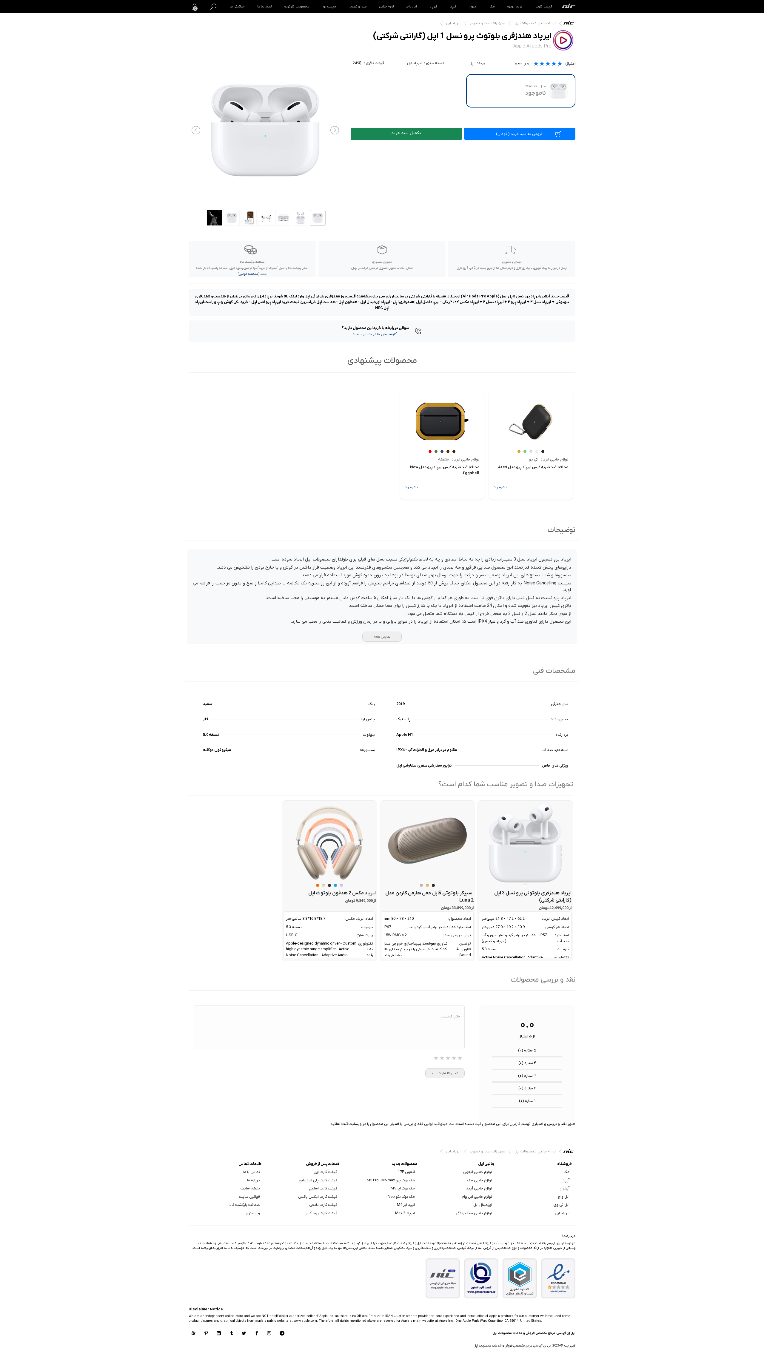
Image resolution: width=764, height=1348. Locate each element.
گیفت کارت (544, 6)
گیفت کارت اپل (325, 1171)
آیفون (473, 6)
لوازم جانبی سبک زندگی (474, 1213)
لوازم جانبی (386, 6)
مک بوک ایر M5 (403, 1188)
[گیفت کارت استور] (481, 1278)
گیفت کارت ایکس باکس (317, 1196)
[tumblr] (231, 1334)
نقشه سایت (250, 1188)
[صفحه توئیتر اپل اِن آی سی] (244, 1334)
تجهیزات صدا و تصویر (487, 23)
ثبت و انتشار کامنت (445, 1073)
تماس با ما (264, 6)
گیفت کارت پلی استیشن (318, 1180)
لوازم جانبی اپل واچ (477, 1196)
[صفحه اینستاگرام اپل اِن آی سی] (269, 1334)
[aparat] (193, 1334)
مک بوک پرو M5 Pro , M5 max (391, 1180)
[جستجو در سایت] (213, 6)
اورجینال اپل (482, 1204)
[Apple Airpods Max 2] (329, 843)
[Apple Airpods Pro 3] (525, 843)
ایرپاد (433, 6)
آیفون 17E (406, 1171)
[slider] (548, 64)
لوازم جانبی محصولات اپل (535, 23)
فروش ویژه (515, 6)
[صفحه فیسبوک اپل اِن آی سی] (256, 1334)
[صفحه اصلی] (568, 6)
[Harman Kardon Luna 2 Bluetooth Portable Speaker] (427, 843)
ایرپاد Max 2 (405, 1213)
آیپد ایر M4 (406, 1204)
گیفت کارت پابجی (323, 1204)
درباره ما (253, 1180)
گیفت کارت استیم (323, 1188)
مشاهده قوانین (248, 274)
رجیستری (253, 1213)
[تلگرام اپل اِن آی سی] (282, 1334)
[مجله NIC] (443, 1278)
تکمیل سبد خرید (406, 133)
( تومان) (519, 133)
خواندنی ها (236, 6)
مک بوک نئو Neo (401, 1196)
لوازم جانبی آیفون (477, 1171)
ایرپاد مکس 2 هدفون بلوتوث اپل (342, 893)
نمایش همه (382, 637)
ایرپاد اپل (453, 23)
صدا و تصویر (357, 6)
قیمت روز (329, 6)
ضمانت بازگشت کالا (244, 1204)
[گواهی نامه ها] (558, 1278)
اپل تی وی (561, 1204)
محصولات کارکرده (296, 6)
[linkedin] (218, 1334)
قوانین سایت (249, 1196)
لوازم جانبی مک (479, 1180)
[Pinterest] (206, 1334)
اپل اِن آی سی (570, 24)
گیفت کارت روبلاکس (320, 1213)
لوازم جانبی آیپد (479, 1188)
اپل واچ (411, 6)
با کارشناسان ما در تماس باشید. (376, 334)
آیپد (453, 6)
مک (492, 6)
